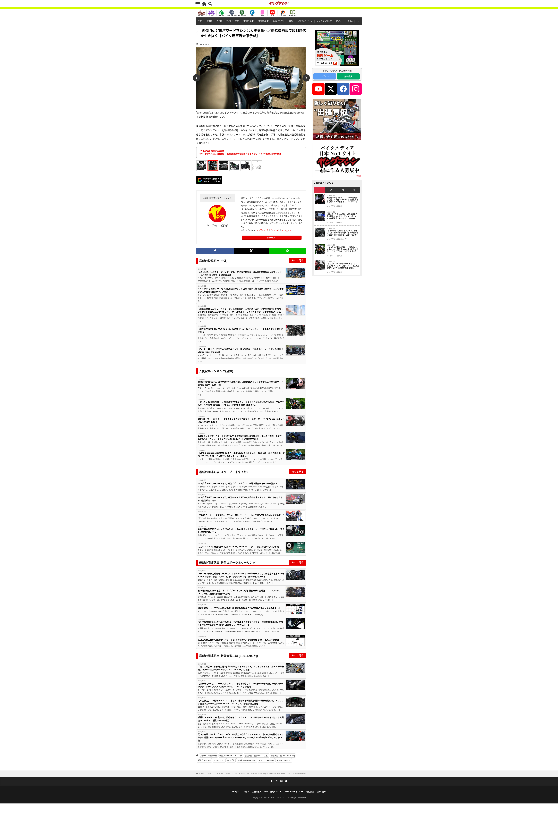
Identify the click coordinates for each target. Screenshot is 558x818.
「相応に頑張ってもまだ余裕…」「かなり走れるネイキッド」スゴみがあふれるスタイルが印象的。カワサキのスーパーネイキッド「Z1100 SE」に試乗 (241, 668)
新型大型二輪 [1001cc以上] (256, 755)
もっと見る (297, 260)
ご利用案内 (256, 791)
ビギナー (340, 21)
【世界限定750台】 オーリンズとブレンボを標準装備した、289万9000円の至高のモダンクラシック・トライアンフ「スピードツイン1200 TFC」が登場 (240, 685)
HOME (201, 773)
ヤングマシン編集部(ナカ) (337, 239)
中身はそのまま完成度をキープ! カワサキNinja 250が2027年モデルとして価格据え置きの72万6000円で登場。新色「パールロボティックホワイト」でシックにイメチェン (241, 575)
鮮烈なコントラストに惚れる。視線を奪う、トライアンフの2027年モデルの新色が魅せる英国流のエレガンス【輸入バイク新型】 (241, 719)
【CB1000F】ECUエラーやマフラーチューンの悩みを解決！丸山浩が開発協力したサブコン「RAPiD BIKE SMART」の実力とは (239, 273)
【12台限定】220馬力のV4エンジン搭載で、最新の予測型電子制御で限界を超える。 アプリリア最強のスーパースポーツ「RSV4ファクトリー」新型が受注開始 (241, 702)
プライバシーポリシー (293, 791)
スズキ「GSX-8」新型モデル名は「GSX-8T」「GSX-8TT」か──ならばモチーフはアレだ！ (239, 546)
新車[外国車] (263, 21)
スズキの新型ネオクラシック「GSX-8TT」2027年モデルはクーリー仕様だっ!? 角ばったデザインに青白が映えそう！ (241, 530)
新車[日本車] (248, 21)
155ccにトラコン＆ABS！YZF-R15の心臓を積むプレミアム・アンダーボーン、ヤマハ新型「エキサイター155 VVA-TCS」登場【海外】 (342, 216)
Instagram (286, 230)
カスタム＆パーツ (304, 21)
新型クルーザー (204, 760)
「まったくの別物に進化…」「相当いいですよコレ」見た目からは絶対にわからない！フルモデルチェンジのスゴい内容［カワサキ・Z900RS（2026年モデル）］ (241, 403)
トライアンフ (219, 760)
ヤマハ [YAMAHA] (266, 760)
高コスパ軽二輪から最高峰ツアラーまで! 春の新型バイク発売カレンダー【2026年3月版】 (239, 639)
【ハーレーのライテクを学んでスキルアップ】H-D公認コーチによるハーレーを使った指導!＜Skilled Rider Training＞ (241, 350)
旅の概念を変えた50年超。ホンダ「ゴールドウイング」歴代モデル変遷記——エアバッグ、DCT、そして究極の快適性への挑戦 (239, 592)
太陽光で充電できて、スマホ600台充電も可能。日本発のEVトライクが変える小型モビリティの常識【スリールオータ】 (240, 383)
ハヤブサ (231, 760)
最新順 (209, 21)
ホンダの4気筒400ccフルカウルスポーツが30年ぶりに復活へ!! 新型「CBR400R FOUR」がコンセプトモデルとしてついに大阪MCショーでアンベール (240, 623)
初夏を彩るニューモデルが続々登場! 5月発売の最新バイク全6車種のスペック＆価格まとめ (239, 608)
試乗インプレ (279, 21)
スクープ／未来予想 (208, 755)
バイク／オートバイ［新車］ (219, 773)
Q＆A (350, 21)
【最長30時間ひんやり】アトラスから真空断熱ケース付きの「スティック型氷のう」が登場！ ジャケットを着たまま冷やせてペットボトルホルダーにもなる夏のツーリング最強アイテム (240, 310)
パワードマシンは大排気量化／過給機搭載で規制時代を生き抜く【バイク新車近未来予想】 (271, 773)
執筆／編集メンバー (272, 791)
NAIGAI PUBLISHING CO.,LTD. (276, 797)
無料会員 (348, 76)
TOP (200, 21)
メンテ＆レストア (324, 21)
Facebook (275, 230)
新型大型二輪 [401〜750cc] (283, 755)
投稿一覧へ (271, 237)
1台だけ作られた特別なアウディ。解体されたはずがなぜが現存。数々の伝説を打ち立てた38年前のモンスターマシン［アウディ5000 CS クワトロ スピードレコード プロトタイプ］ (342, 233)
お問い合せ (321, 791)
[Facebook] (215, 251)
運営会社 (310, 791)
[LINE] (287, 251)
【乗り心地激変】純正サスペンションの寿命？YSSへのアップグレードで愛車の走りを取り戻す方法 (240, 330)
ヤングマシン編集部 (334, 206)
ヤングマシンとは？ (240, 791)
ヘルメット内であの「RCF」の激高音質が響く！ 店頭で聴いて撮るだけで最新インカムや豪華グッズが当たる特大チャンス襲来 (241, 290)
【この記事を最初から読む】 (240, 152)
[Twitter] (251, 251)
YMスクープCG (233, 21)
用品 (291, 21)
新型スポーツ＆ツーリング (230, 755)
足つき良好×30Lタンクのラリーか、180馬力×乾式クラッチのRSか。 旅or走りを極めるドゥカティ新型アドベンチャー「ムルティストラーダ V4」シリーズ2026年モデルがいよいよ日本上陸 (241, 737)
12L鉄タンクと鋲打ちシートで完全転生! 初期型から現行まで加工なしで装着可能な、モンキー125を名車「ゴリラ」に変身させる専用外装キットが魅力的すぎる (241, 437)
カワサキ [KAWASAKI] (246, 760)
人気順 (219, 21)
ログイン (325, 76)
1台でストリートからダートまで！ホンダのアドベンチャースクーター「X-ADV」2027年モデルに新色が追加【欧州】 (241, 420)
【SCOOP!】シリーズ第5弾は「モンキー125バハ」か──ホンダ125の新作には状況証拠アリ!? (241, 515)
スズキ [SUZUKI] (283, 760)
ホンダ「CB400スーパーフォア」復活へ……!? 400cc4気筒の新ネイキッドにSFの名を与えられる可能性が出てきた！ (241, 499)
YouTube (261, 230)
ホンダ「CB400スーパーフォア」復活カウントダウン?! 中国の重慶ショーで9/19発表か (237, 483)
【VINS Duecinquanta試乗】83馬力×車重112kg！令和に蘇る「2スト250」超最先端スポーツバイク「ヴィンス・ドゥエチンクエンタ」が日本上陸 (241, 454)
